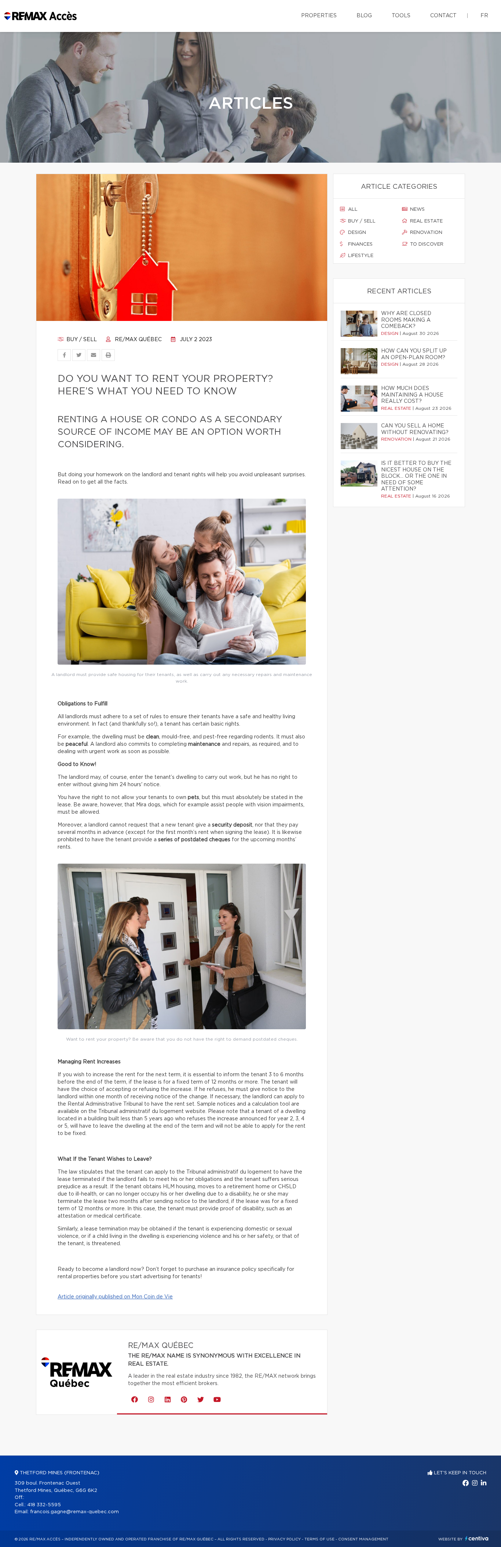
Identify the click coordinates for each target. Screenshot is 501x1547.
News (417, 209)
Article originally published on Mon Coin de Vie (115, 1297)
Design (356, 232)
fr (484, 15)
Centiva (477, 1538)
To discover (426, 244)
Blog (364, 15)
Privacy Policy (284, 1539)
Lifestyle (360, 255)
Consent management (363, 1539)
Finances (360, 244)
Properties (319, 15)
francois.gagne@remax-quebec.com (74, 1512)
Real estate (426, 221)
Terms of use (319, 1539)
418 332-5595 (44, 1505)
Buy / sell (81, 339)
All (352, 209)
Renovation (425, 232)
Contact (443, 15)
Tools (401, 15)
